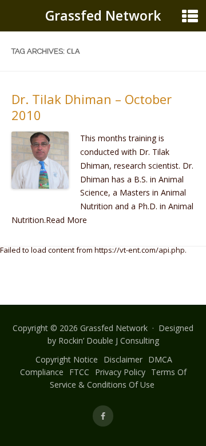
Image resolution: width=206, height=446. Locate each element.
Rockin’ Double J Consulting (108, 340)
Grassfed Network (103, 15)
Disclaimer (123, 359)
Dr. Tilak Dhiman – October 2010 (91, 106)
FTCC (79, 372)
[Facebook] (103, 416)
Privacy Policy (120, 372)
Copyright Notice (66, 359)
